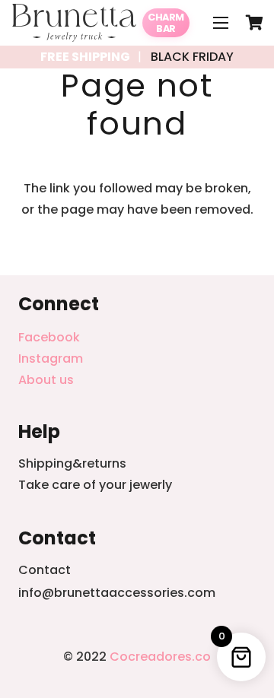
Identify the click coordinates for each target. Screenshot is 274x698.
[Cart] (255, 23)
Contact (44, 570)
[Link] (74, 23)
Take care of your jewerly (95, 484)
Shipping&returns (72, 463)
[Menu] (220, 23)
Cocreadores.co (160, 656)
